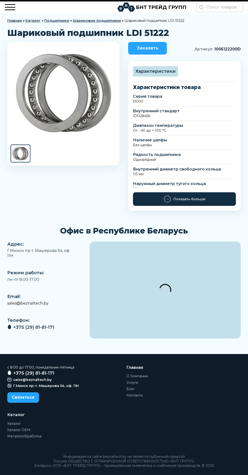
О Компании (137, 376)
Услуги (132, 382)
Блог (130, 389)
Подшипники (56, 20)
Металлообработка (24, 436)
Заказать (147, 48)
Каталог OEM (19, 430)
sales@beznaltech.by (27, 303)
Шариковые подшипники (97, 20)
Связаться (23, 397)
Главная (14, 20)
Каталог (33, 20)
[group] (63, 92)
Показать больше (189, 199)
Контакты (134, 395)
